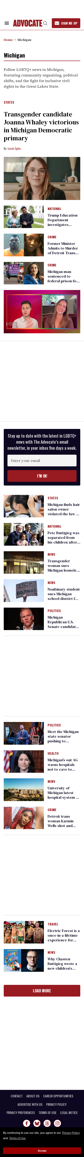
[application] (42, 311)
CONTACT (17, 1096)
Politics (54, 611)
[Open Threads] (47, 1123)
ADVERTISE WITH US (30, 1104)
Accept (42, 1150)
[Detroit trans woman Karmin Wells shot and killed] (24, 817)
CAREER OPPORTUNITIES (58, 1096)
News (51, 554)
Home (8, 39)
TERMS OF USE (47, 1112)
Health (53, 753)
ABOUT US (32, 1096)
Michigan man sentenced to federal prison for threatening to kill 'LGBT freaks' (63, 281)
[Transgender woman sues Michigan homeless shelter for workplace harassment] (24, 562)
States (9, 102)
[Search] (45, 23)
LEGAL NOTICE (69, 1112)
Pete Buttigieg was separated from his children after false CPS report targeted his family (64, 542)
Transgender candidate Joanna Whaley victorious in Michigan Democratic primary (41, 126)
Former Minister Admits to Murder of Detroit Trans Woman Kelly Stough (63, 253)
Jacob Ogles (14, 148)
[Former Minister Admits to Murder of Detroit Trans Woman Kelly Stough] (24, 244)
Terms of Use (17, 1138)
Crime (52, 237)
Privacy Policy (71, 1133)
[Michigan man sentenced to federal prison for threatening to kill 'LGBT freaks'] (24, 273)
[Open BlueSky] (37, 1123)
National (54, 209)
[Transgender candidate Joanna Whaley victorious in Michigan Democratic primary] (42, 178)
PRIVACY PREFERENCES (21, 1112)
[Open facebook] (26, 1123)
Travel (53, 924)
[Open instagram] (57, 1123)
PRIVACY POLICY (56, 1104)
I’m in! (42, 476)
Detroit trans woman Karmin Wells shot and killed (61, 823)
